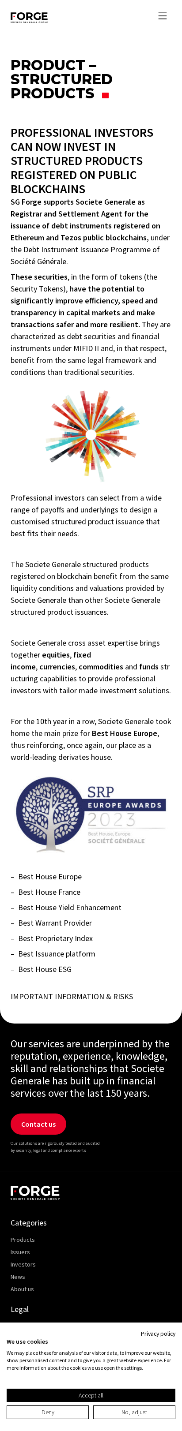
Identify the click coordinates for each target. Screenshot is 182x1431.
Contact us (38, 1124)
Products (23, 1240)
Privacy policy (158, 1334)
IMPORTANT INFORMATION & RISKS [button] (72, 996)
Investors (23, 1264)
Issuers (20, 1252)
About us (22, 1289)
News (18, 1277)
